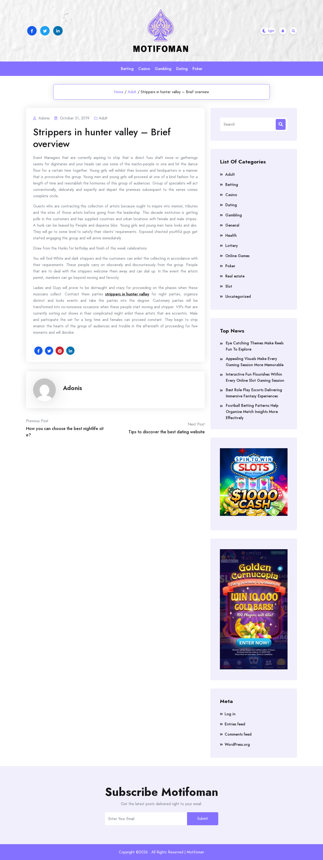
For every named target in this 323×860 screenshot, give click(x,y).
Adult (132, 92)
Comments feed (238, 734)
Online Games (237, 256)
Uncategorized (238, 296)
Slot (228, 286)
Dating (182, 68)
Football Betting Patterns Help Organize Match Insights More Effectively (252, 412)
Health (231, 235)
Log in (230, 714)
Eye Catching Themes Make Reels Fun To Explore (255, 346)
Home (118, 92)
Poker (197, 68)
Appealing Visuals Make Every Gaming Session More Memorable (255, 362)
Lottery (231, 245)
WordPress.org (237, 744)
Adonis (72, 388)
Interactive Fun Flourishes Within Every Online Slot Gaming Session (255, 377)
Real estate (234, 276)
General (232, 225)
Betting (127, 68)
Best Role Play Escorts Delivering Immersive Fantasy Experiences (254, 393)
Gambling (163, 68)
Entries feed (235, 724)
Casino (144, 68)
